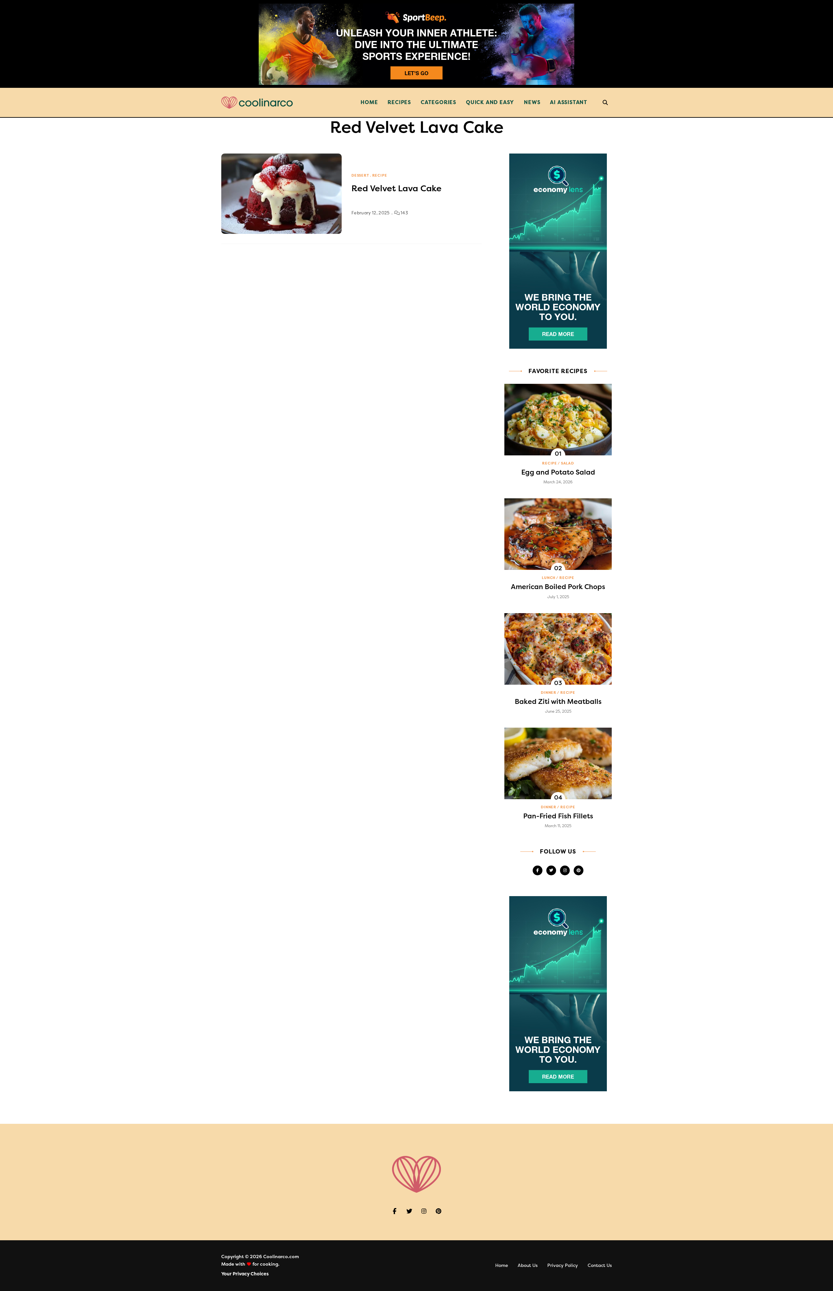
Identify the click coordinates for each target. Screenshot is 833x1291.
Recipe (379, 175)
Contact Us (600, 1265)
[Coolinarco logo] (257, 103)
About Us (528, 1265)
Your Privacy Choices (245, 1274)
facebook (537, 870)
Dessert (360, 175)
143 (404, 212)
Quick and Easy (490, 102)
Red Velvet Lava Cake (396, 188)
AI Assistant (568, 102)
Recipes (399, 102)
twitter (551, 870)
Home (369, 102)
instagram (565, 870)
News (532, 102)
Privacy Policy (562, 1265)
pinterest (578, 870)
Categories (438, 102)
